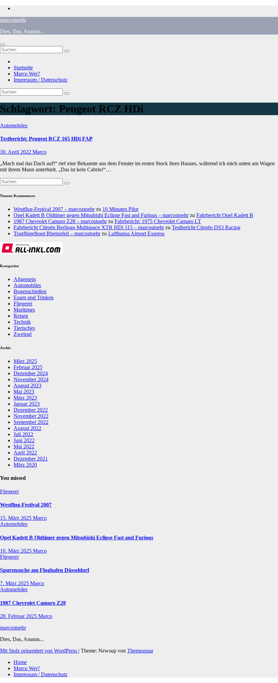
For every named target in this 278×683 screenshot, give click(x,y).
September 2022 (31, 422)
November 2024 (31, 379)
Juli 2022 (23, 434)
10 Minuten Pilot (120, 209)
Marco (39, 152)
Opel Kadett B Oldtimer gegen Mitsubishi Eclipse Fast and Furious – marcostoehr (101, 215)
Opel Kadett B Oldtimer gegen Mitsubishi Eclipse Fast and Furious (76, 537)
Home (20, 662)
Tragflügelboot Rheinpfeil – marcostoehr (57, 233)
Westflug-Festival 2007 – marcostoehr (54, 209)
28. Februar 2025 (19, 616)
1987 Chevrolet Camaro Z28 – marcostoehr (60, 221)
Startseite (23, 67)
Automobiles (13, 125)
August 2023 (27, 385)
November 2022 (31, 416)
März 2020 (25, 465)
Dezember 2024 (31, 373)
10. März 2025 (16, 551)
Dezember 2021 (31, 459)
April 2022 (25, 452)
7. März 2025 (15, 583)
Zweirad (23, 334)
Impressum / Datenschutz (40, 80)
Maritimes (24, 310)
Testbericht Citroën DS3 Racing (206, 227)
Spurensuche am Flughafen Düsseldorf (44, 570)
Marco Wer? (27, 74)
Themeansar (140, 651)
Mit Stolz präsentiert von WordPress (39, 651)
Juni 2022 (24, 440)
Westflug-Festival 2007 (26, 505)
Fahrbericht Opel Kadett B (224, 215)
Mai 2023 (24, 391)
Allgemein (25, 279)
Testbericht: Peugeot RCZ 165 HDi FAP (46, 139)
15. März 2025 (16, 518)
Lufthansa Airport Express (136, 233)
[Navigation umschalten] (2, 45)
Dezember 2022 (31, 410)
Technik (22, 322)
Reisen (21, 316)
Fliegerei (23, 303)
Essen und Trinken (34, 297)
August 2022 (27, 428)
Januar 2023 (27, 404)
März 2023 (25, 398)
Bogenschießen (30, 291)
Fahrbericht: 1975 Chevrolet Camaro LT (158, 221)
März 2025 (25, 361)
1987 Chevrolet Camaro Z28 (33, 603)
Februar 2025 (28, 367)
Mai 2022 (24, 446)
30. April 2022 (16, 152)
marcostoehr (13, 20)
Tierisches (24, 328)
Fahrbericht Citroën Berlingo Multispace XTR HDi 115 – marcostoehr (89, 227)
